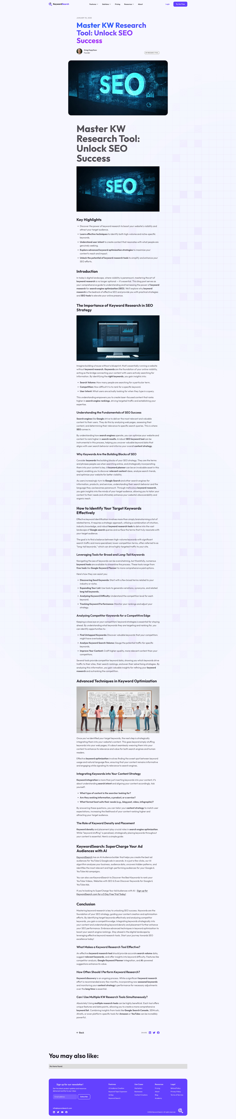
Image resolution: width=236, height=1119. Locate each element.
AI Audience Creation (116, 1088)
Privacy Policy (176, 1092)
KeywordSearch (84, 857)
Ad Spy (111, 1095)
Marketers (138, 1088)
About (157, 1092)
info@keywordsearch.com (62, 1108)
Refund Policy (176, 1088)
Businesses (138, 1092)
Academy (158, 1098)
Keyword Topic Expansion (118, 1092)
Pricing (157, 1088)
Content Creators (141, 1095)
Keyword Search (114, 1098)
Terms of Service (177, 1095)
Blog (156, 1095)
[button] (93, 4)
